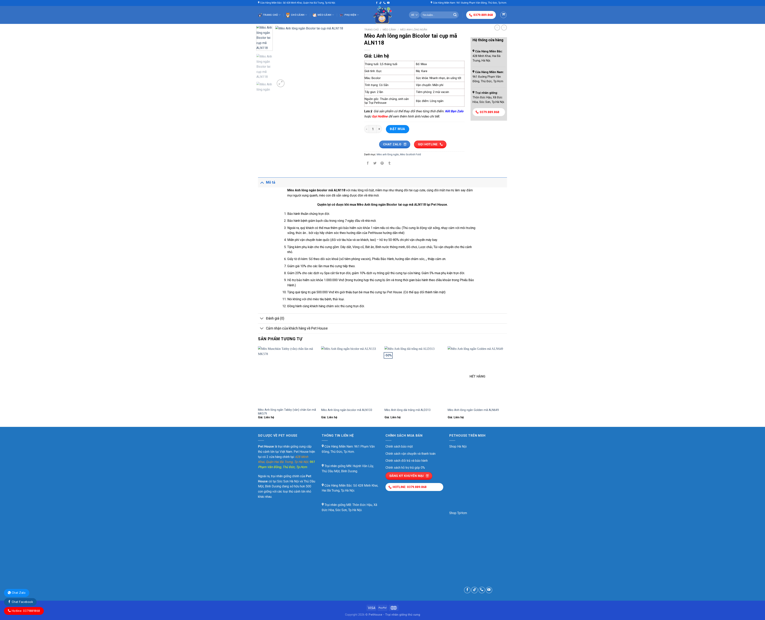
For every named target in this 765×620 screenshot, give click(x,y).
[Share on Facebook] (368, 163)
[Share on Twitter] (375, 163)
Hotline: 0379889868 (25, 611)
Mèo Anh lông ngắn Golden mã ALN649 (473, 410)
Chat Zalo (18, 593)
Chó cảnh (297, 14)
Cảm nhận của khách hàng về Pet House (297, 328)
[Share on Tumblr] (389, 163)
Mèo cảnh (324, 14)
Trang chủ (270, 14)
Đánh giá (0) (275, 318)
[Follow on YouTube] (388, 3)
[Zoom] (280, 83)
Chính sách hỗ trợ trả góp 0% (405, 467)
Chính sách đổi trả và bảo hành (406, 461)
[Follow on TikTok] (380, 3)
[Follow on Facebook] (377, 3)
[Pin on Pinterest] (382, 163)
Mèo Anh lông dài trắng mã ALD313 (407, 410)
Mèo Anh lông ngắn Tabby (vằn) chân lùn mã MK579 (287, 411)
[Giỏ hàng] (503, 15)
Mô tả (270, 182)
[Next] (351, 57)
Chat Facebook (22, 602)
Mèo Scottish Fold (410, 154)
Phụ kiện (350, 14)
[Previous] (282, 57)
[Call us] (384, 3)
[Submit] (455, 15)
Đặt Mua (397, 129)
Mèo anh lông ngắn (413, 29)
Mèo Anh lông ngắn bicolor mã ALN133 (346, 410)
